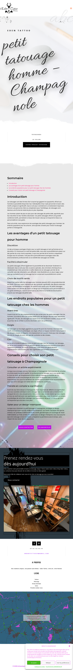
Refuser (48, 663)
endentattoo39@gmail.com (36, 553)
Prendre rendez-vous (36, 588)
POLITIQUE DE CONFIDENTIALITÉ (54, 666)
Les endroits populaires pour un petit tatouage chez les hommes (30, 188)
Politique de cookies (40, 666)
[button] (69, 646)
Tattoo (37, 579)
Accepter (34, 663)
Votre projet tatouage (36, 144)
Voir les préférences (63, 663)
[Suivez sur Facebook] (34, 543)
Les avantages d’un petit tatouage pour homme (24, 186)
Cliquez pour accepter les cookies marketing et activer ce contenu (36, 618)
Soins (36, 586)
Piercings (36, 581)
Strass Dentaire (36, 583)
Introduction (13, 183)
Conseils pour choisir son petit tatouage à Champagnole (27, 190)
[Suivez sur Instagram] (39, 543)
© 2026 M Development (20, 666)
